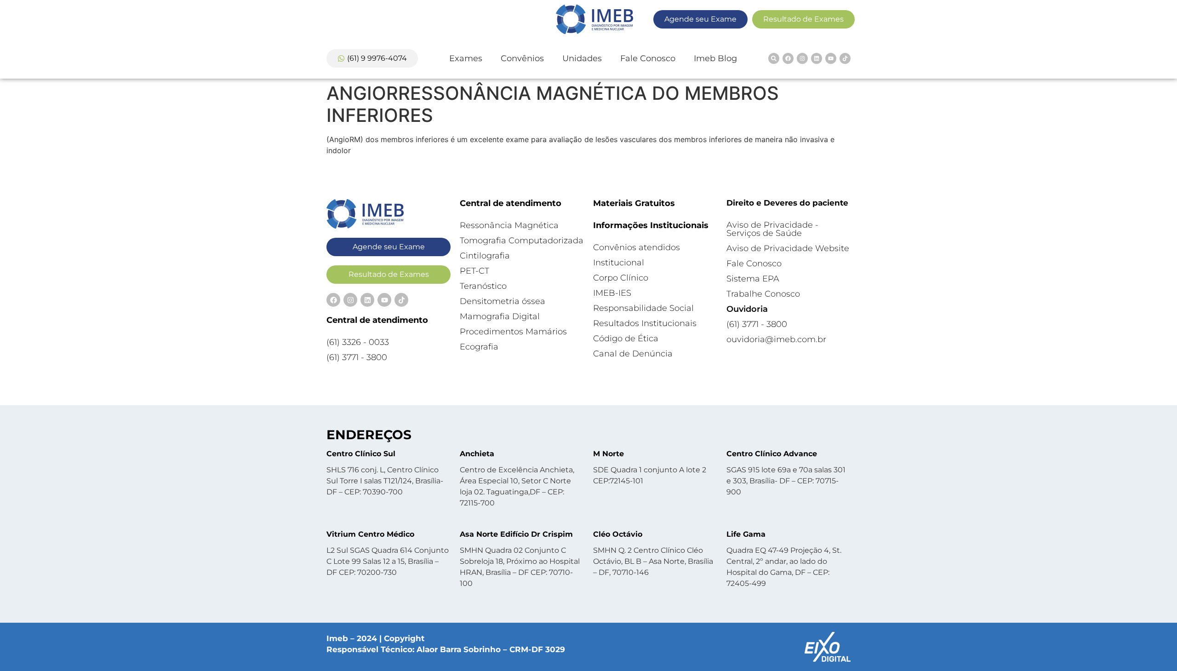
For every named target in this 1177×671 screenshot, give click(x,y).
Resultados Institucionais (645, 323)
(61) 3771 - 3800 (356, 357)
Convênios (522, 58)
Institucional (618, 263)
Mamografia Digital (500, 316)
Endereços (368, 434)
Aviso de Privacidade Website (787, 248)
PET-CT (474, 271)
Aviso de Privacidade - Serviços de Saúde (772, 229)
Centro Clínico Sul (360, 453)
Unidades (582, 58)
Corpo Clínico (620, 278)
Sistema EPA (752, 279)
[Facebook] (788, 58)
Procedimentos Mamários (513, 332)
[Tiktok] (845, 58)
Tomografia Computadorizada (521, 240)
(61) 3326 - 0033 (357, 342)
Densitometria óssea (502, 301)
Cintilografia (485, 256)
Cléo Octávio (617, 534)
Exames (465, 58)
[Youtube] (830, 58)
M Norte (608, 453)
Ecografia (479, 347)
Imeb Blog (715, 58)
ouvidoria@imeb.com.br (776, 339)
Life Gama (746, 534)
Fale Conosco (647, 58)
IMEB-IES (612, 293)
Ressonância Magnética (509, 225)
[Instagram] (802, 58)
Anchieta (477, 453)
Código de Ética (625, 338)
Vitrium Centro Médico (370, 534)
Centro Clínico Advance (771, 453)
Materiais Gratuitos (634, 203)
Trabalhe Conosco (763, 294)
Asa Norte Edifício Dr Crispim (516, 534)
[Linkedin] (816, 58)
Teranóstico (483, 286)
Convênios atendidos (636, 247)
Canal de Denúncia (633, 354)
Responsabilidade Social (643, 308)
